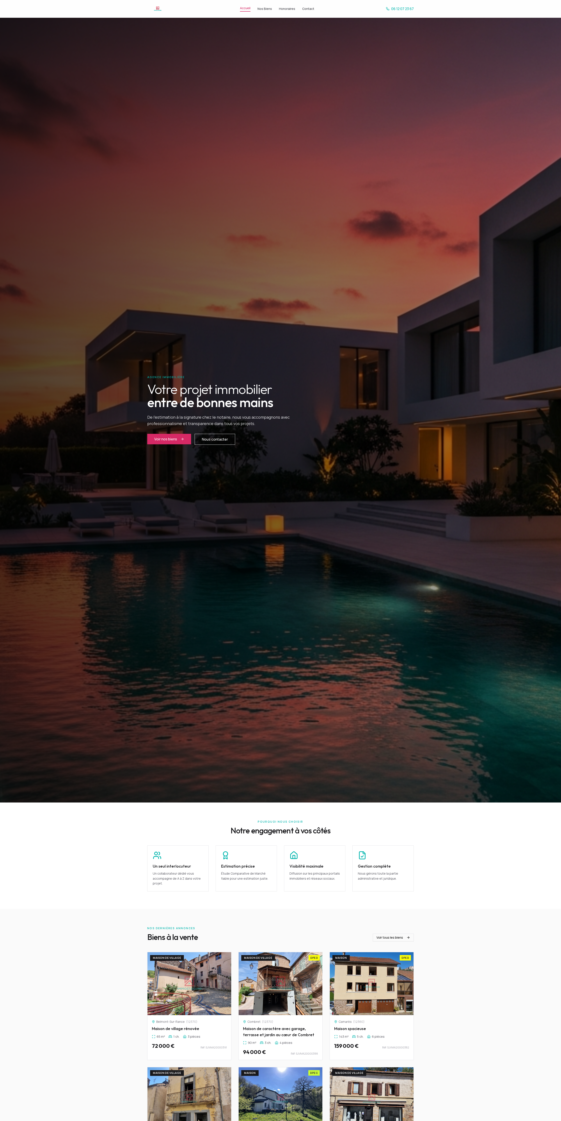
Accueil (245, 8)
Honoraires (287, 9)
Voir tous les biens (389, 937)
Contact (308, 9)
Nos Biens (264, 9)
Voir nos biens (165, 439)
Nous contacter (215, 439)
